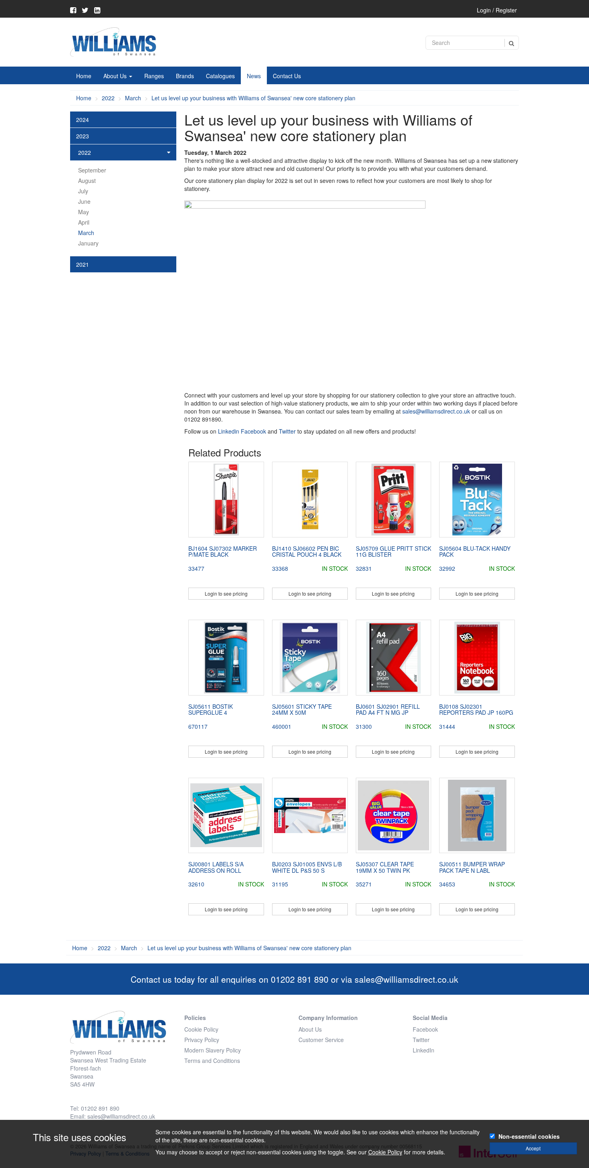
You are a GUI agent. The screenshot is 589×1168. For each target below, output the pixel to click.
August (87, 180)
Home (83, 76)
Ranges (154, 76)
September (92, 170)
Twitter (287, 431)
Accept (533, 1148)
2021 (82, 264)
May (83, 212)
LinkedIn (423, 1050)
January (88, 243)
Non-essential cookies (529, 1136)
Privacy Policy (201, 1040)
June (84, 201)
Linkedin (228, 431)
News (254, 76)
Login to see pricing (226, 593)
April (83, 222)
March (133, 98)
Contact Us (287, 76)
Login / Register (497, 10)
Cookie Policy (201, 1029)
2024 (82, 120)
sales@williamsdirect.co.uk (436, 411)
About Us (115, 76)
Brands (185, 76)
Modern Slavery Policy (212, 1050)
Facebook (253, 431)
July (83, 191)
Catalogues (220, 76)
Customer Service (321, 1040)
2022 (108, 98)
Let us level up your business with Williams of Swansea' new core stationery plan (253, 98)
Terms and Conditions (212, 1060)
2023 (82, 136)
